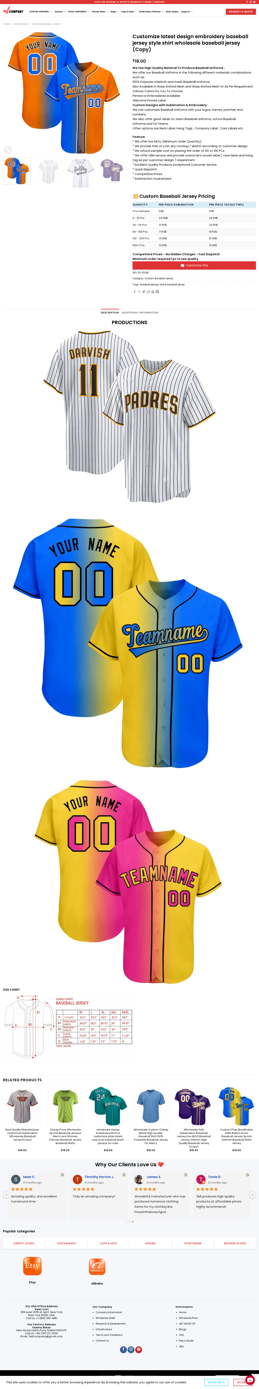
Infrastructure (104, 1329)
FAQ (181, 1335)
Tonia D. (214, 1177)
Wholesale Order (105, 1318)
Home (6, 24)
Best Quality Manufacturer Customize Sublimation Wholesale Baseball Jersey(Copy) (22, 1135)
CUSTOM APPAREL (39, 11)
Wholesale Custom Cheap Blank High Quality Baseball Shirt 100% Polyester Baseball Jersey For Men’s (151, 1136)
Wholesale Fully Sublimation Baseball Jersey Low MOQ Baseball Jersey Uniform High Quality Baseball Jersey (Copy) (194, 1138)
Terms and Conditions (109, 1335)
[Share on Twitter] (143, 292)
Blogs (182, 1329)
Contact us (102, 1340)
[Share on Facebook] (134, 292)
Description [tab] (110, 312)
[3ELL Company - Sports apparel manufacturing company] (13, 10)
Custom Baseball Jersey (46, 24)
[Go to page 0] (126, 1221)
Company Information (109, 1312)
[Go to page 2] (133, 1221)
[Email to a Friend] (148, 292)
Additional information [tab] (140, 312)
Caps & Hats (127, 11)
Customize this (197, 265)
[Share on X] (139, 292)
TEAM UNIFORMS (77, 11)
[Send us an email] (254, 2)
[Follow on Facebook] (247, 2)
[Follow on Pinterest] (138, 1349)
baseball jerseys (149, 284)
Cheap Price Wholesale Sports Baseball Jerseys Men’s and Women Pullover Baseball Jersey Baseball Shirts (65, 1136)
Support (185, 11)
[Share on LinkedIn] (157, 292)
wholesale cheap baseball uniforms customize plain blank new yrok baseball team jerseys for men (108, 1136)
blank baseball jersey (172, 284)
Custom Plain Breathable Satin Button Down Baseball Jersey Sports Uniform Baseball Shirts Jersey (236, 1136)
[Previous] (10, 93)
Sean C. (29, 1177)
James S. (153, 1177)
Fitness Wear (98, 11)
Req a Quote (186, 1340)
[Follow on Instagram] (250, 2)
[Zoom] (8, 150)
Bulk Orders (172, 11)
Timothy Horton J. (99, 1177)
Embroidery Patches (149, 11)
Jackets (59, 11)
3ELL (181, 1346)
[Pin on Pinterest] (152, 292)
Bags (113, 11)
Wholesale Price (188, 1318)
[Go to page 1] (129, 1221)
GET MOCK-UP (187, 1323)
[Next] (119, 93)
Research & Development (111, 1323)
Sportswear (20, 24)
